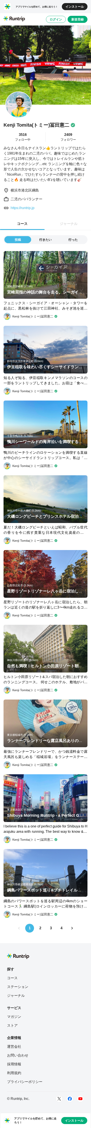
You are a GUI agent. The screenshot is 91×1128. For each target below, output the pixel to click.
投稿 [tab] (18, 239)
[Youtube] (80, 1098)
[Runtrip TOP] (14, 19)
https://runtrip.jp (22, 208)
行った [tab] (73, 239)
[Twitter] (59, 1098)
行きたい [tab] (45, 239)
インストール (74, 6)
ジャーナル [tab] (69, 224)
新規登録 (77, 19)
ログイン (56, 19)
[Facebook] (69, 1098)
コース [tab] (22, 224)
